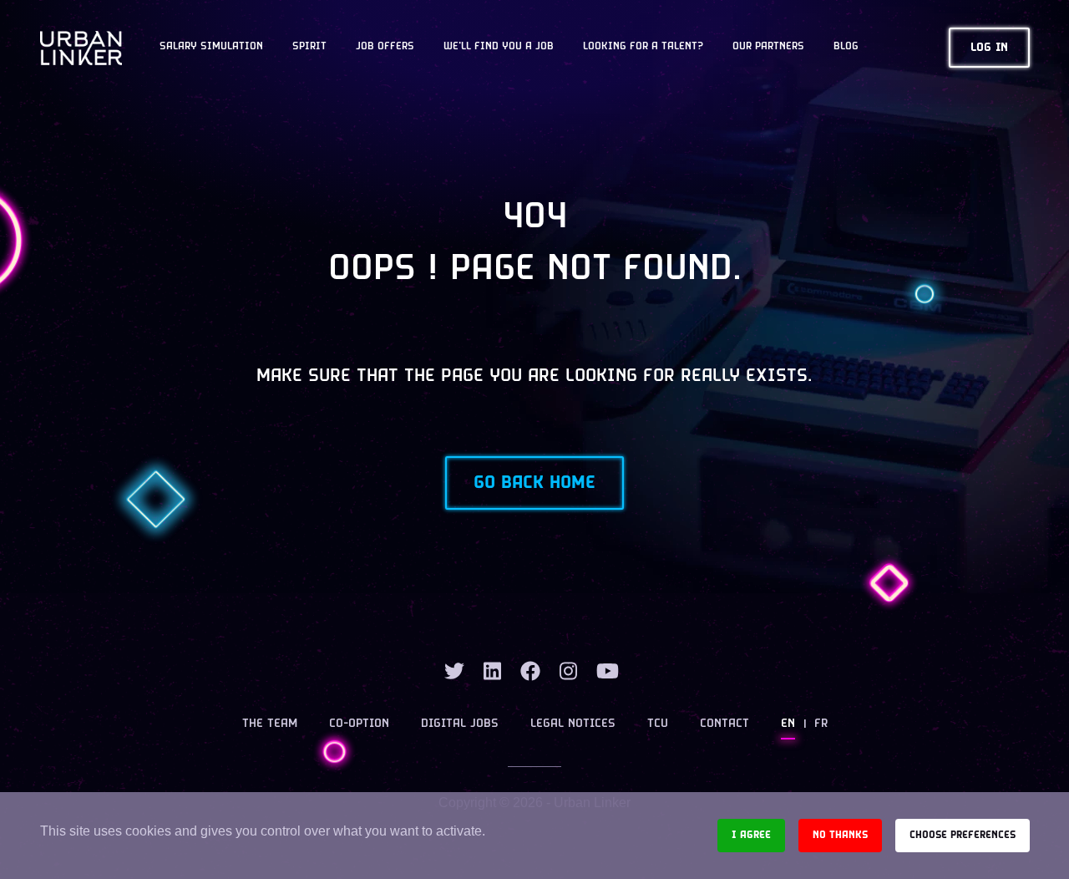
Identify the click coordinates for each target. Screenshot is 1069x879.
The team (269, 724)
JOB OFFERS (385, 46)
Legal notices (573, 724)
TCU (657, 724)
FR (821, 724)
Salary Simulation (211, 46)
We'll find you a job (498, 46)
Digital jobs (460, 724)
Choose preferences (962, 835)
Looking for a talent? (643, 46)
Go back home (534, 483)
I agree (751, 835)
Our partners (768, 46)
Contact (724, 724)
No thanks (840, 835)
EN (788, 724)
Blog (846, 46)
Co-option (359, 724)
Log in (989, 48)
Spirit (309, 46)
